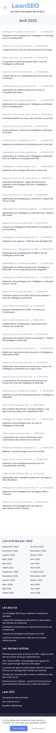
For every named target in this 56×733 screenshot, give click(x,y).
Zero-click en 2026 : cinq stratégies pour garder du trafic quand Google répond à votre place (25, 662)
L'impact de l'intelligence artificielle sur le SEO (23, 634)
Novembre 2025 (10, 576)
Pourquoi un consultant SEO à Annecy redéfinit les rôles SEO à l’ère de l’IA (27, 675)
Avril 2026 (35, 584)
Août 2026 (35, 593)
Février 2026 (36, 580)
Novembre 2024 (10, 551)
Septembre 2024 (10, 547)
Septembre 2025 (10, 572)
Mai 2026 (6, 588)
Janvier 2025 (8, 555)
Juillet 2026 (7, 593)
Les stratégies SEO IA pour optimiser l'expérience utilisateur (25, 614)
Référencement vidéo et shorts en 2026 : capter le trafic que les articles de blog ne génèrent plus (28, 655)
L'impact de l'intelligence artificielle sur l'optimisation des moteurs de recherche (26, 621)
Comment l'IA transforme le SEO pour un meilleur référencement (24, 639)
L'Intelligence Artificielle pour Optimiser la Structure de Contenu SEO (27, 628)
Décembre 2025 (38, 576)
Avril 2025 (35, 559)
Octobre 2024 (37, 547)
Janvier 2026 (8, 580)
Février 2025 (36, 555)
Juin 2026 (35, 588)
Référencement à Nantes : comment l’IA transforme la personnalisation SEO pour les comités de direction (26, 682)
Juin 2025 (35, 563)
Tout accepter (18, 728)
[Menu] (5, 7)
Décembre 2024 (38, 551)
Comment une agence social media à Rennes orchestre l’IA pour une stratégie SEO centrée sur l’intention (27, 669)
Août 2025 (35, 567)
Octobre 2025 (37, 572)
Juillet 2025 (7, 567)
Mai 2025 (6, 563)
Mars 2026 (7, 584)
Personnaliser (38, 728)
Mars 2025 (7, 559)
